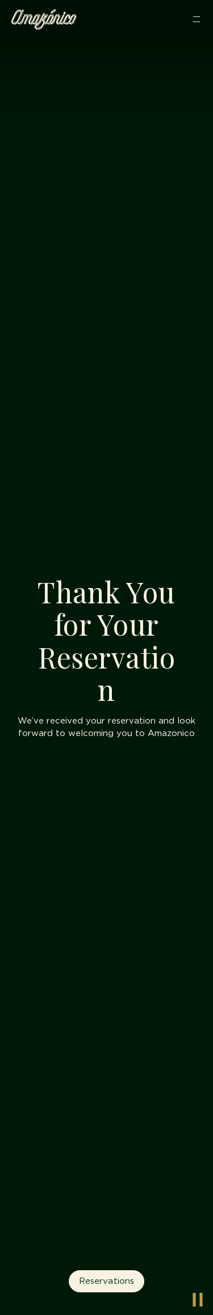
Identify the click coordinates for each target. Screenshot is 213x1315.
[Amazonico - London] (44, 19)
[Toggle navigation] (196, 19)
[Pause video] (197, 1299)
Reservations (107, 1281)
